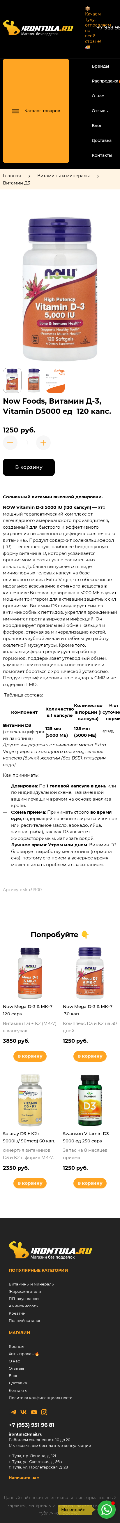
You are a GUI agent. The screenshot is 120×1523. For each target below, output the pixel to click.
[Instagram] (44, 1412)
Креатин (17, 1313)
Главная (12, 175)
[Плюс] (43, 442)
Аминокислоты (23, 1306)
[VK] (23, 1412)
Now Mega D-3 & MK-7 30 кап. (88, 1010)
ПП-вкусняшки (24, 1298)
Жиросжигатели (25, 1291)
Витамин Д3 (16, 183)
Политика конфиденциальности (41, 1397)
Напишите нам (24, 1477)
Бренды (100, 66)
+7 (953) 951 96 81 (31, 1425)
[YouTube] (34, 1412)
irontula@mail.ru (26, 1434)
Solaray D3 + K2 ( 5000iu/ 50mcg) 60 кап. (29, 1137)
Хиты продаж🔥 (24, 1353)
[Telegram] (13, 1412)
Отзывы (100, 110)
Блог (97, 125)
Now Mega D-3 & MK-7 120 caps (27, 1010)
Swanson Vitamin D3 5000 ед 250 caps (86, 1137)
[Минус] (10, 442)
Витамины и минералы (63, 175)
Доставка (102, 140)
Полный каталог (25, 1320)
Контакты (102, 155)
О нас (98, 96)
